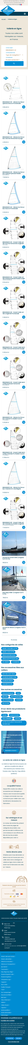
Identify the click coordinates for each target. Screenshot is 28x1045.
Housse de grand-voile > (7, 974)
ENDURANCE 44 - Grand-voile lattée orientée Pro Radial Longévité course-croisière (13, 523)
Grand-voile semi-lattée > (8, 956)
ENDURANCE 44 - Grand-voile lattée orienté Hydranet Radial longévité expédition (14, 278)
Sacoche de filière (16, 696)
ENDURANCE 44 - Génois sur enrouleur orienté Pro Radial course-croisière (14, 418)
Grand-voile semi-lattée (9, 648)
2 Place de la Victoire (9, 932)
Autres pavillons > (6, 1010)
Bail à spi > (4, 997)
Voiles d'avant (14, 715)
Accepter (10, 1038)
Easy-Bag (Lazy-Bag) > (7, 972)
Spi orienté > (4, 967)
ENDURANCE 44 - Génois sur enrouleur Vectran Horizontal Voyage (14, 137)
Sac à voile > (4, 984)
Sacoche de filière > (6, 995)
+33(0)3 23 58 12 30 (9, 939)
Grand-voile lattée (8, 652)
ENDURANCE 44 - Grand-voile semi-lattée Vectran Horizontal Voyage (14, 348)
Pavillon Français (7, 693)
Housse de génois (7, 680)
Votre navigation (10, 52)
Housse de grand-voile (9, 677)
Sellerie (4, 715)
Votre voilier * (9, 47)
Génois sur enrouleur (8, 655)
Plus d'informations (13, 1041)
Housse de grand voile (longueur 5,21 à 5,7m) (13, 558)
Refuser (18, 1038)
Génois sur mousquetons (10, 658)
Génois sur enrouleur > (7, 961)
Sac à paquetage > (6, 992)
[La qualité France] (14, 792)
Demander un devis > (11, 750)
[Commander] (23, 107)
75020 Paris (7, 928)
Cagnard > (4, 982)
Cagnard (19, 700)
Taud (18, 693)
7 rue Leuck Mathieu (9, 926)
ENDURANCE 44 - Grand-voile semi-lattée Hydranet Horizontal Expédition (14, 383)
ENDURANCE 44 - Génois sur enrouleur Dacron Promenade (14, 207)
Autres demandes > (6, 1012)
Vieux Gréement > (6, 1000)
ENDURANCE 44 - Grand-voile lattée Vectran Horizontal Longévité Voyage (13, 243)
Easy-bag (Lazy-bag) (8, 674)
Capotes (17, 718)
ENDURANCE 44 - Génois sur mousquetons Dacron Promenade (14, 102)
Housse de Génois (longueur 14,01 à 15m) (14, 628)
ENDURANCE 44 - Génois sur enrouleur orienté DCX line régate (14, 488)
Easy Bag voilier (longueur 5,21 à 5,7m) (13, 593)
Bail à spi (5, 696)
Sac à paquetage (7, 700)
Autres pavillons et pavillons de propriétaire (12, 723)
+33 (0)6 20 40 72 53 (10, 941)
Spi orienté (5, 662)
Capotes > (4, 1007)
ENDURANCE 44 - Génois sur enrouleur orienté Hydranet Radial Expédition (14, 173)
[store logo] (8, 11)
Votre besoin (9, 57)
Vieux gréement (7, 718)
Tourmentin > (5, 969)
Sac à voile (5, 703)
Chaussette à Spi (7, 684)
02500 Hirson (7, 934)
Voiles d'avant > (5, 1005)
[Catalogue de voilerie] (14, 825)
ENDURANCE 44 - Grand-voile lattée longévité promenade (13, 313)
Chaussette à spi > (6, 979)
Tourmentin (15, 662)
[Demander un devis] (14, 857)
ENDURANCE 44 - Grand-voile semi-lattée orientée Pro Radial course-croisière (14, 453)
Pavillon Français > (6, 987)
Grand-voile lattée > (6, 959)
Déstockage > (5, 1015)
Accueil (4, 19)
